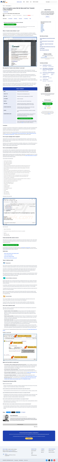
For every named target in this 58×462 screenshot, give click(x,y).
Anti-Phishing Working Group (25, 377)
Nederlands (42, 30)
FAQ (30, 18)
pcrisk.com (10, 450)
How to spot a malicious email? (9, 256)
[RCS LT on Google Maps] (3, 455)
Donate (29, 438)
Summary (15, 18)
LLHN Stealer (42, 48)
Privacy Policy (23, 247)
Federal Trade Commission (31, 372)
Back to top (35, 426)
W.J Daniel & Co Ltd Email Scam (9, 134)
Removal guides (8, 5)
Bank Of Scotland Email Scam (31, 133)
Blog (32, 453)
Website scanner (51, 450)
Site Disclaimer (21, 460)
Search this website (52, 452)
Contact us (42, 450)
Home (4, 5)
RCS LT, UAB (5, 449)
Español (42, 24)
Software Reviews (34, 455)
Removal (20, 18)
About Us (42, 452)
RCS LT (16, 27)
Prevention (26, 18)
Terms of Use (28, 247)
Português (42, 29)
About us (47, 16)
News (32, 452)
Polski (42, 31)
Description (10, 18)
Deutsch (42, 28)
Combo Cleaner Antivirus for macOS (30, 155)
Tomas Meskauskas (8, 15)
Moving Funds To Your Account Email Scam (19, 133)
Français (42, 25)
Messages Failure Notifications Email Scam (47, 46)
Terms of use (26, 460)
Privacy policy (16, 460)
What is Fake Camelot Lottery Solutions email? (11, 253)
